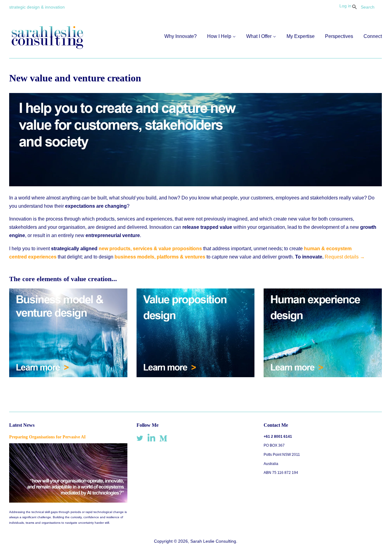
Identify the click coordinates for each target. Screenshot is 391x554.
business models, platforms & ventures (160, 256)
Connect (373, 36)
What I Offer (259, 36)
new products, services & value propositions (150, 248)
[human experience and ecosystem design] (323, 375)
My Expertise (301, 36)
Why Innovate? (180, 36)
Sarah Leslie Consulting (213, 541)
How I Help (219, 36)
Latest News (22, 425)
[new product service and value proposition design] (196, 375)
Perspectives (339, 36)
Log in (345, 5)
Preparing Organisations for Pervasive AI (47, 437)
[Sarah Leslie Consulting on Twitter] (140, 439)
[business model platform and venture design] (68, 375)
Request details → (345, 256)
